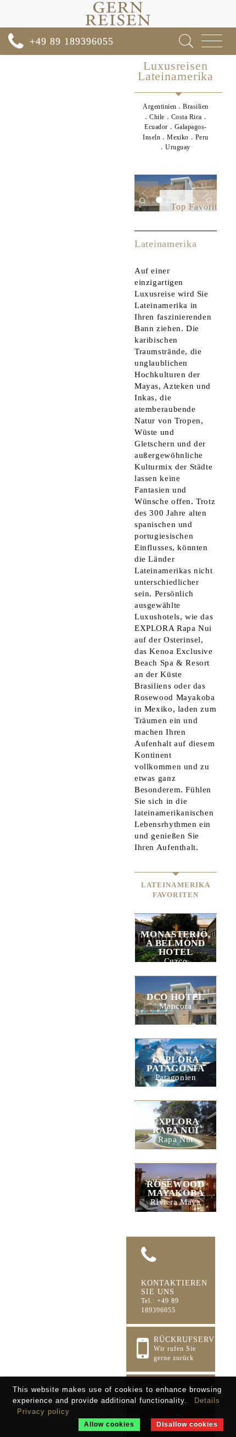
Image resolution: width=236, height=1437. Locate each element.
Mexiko (178, 137)
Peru (202, 137)
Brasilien (195, 106)
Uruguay (177, 147)
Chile (156, 117)
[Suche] (186, 41)
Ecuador (155, 127)
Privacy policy (43, 1411)
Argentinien (159, 106)
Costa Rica (186, 117)
